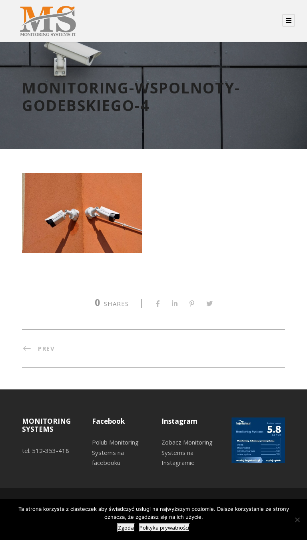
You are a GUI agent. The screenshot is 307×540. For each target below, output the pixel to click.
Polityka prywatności (164, 527)
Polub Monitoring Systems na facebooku (115, 452)
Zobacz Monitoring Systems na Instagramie (187, 452)
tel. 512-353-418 (45, 451)
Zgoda (126, 527)
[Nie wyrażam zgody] (297, 520)
